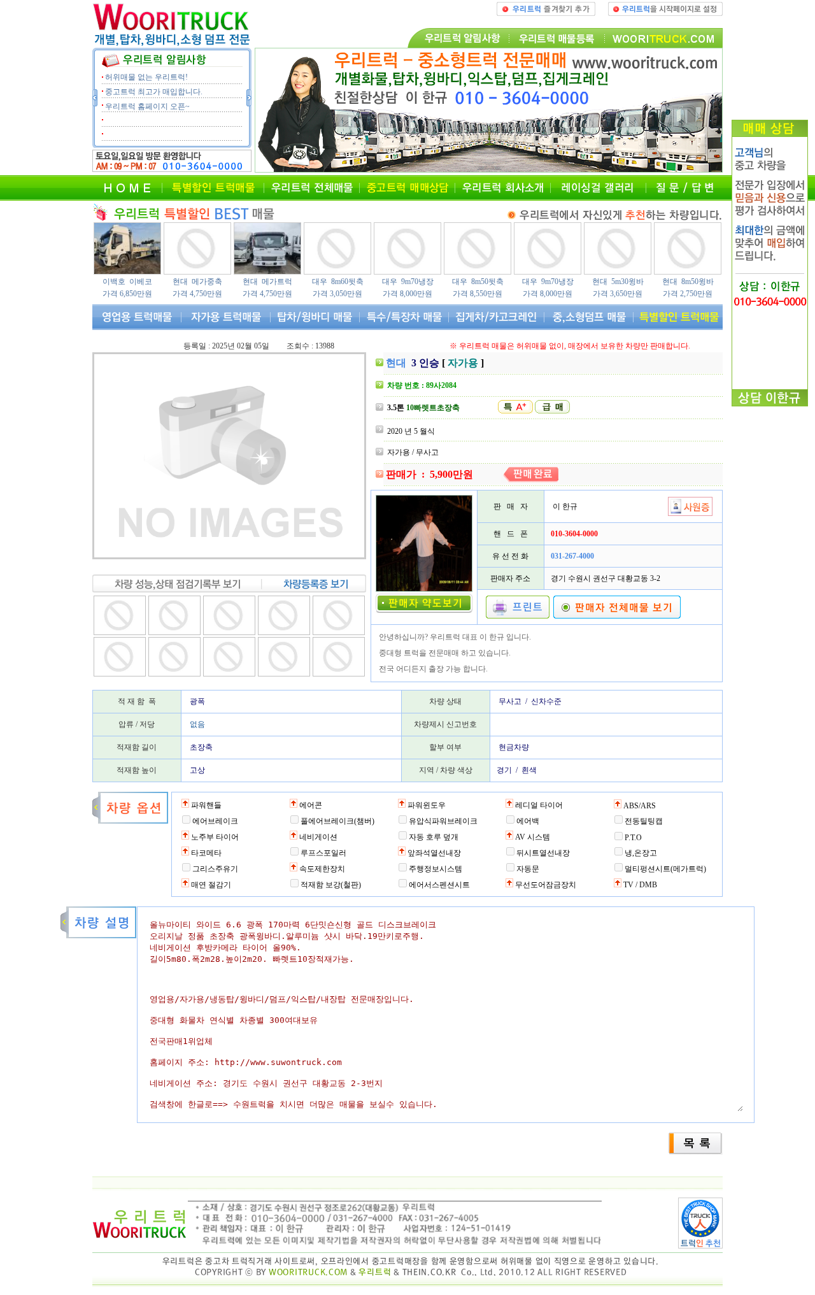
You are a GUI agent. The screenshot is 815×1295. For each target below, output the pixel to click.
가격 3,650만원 (617, 293)
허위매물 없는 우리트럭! (146, 77)
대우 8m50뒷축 (478, 281)
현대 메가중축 (197, 281)
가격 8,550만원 (477, 293)
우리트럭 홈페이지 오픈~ (147, 106)
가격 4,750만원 (197, 293)
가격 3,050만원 (337, 293)
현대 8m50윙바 (688, 281)
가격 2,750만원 (687, 293)
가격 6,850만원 (127, 293)
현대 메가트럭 (267, 281)
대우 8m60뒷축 (338, 281)
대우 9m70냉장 (408, 281)
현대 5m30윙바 (618, 281)
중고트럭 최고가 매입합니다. (153, 91)
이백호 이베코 (127, 281)
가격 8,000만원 (407, 293)
